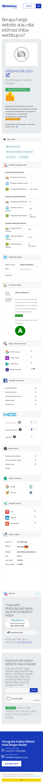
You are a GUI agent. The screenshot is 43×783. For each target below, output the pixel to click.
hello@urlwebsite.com (16, 757)
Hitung (33, 690)
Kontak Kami (11, 763)
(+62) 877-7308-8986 (15, 750)
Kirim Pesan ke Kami (12, 748)
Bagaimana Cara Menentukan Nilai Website (20, 152)
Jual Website (24, 642)
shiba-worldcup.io (19, 70)
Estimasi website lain (14, 146)
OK (21, 780)
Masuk (29, 6)
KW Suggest (24, 157)
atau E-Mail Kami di (11, 755)
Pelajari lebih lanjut (35, 776)
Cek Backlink (12, 157)
